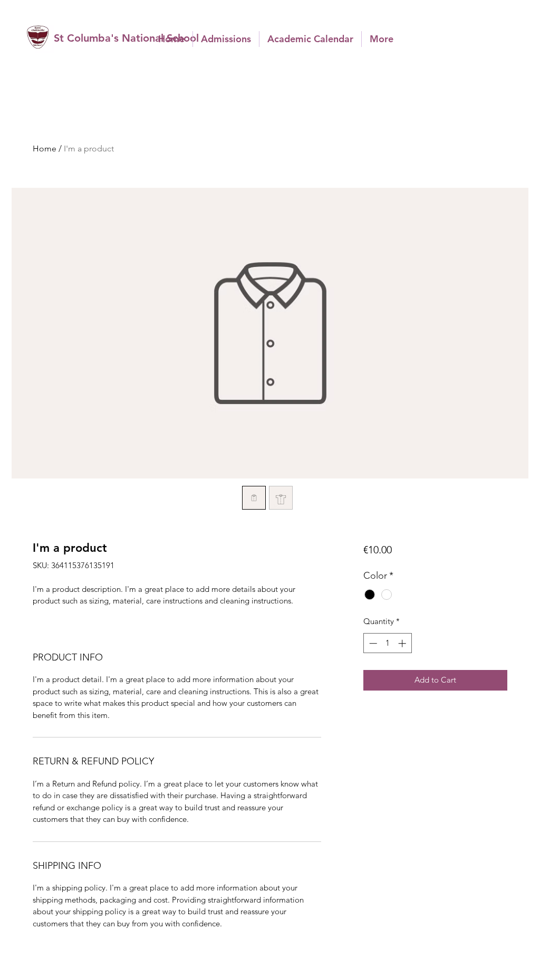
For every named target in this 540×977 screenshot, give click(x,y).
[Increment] (403, 643)
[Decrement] (372, 643)
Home (44, 148)
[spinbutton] (387, 643)
